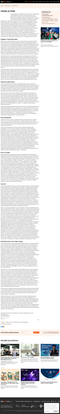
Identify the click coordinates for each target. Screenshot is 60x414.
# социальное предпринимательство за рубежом (48, 23)
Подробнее (47, 411)
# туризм (46, 22)
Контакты (17, 405)
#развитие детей (17, 322)
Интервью (33, 1)
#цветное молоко (9, 322)
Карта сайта (23, 405)
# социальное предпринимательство (47, 14)
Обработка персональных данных (7, 407)
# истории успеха (46, 17)
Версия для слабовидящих (26, 406)
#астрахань (3, 322)
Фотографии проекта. (5, 315)
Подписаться (36, 332)
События (45, 1)
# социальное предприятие (48, 19)
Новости (26, 1)
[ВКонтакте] (2, 326)
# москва (51, 20)
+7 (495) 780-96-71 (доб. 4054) (45, 401)
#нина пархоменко (24, 322)
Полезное (36, 1)
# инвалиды (56, 20)
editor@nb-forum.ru (37, 401)
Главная (2, 5)
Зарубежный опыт (40, 1)
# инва (43, 22)
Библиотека (54, 1)
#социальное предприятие (6, 323)
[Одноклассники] (3, 326)
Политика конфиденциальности (6, 406)
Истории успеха (30, 1)
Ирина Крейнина (6, 318)
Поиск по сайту (18, 406)
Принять (55, 411)
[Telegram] (1, 326)
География (51, 1)
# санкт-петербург (45, 20)
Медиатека (47, 1)
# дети (55, 19)
